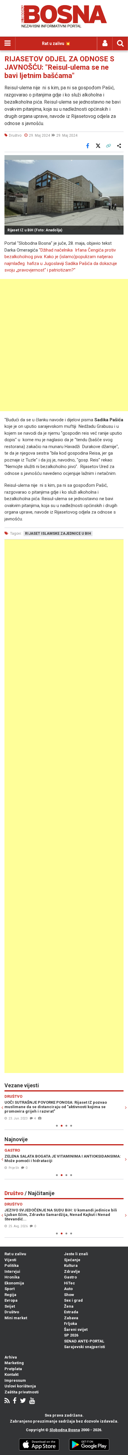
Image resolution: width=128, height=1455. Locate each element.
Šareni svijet (76, 1329)
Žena (69, 1306)
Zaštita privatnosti (21, 1392)
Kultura (71, 1265)
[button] (118, 160)
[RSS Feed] (7, 1401)
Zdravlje (72, 1271)
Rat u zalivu (15, 1254)
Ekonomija (14, 1283)
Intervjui (12, 1271)
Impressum (15, 1380)
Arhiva (10, 1357)
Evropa (11, 1300)
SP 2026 (71, 1335)
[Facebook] (15, 1401)
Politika (11, 1265)
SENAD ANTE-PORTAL (84, 1341)
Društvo (11, 1312)
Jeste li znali (76, 1254)
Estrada (71, 1312)
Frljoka (70, 1323)
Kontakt (11, 1374)
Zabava (71, 1318)
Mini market (15, 1318)
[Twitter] (23, 1401)
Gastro (70, 1277)
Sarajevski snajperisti (84, 1347)
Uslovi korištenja (20, 1386)
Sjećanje (72, 1260)
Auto (68, 1288)
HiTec (69, 1283)
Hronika (12, 1277)
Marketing (14, 1363)
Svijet (9, 1306)
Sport (9, 1288)
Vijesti (10, 1260)
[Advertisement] (64, 345)
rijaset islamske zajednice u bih (58, 533)
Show (69, 1294)
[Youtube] (32, 1401)
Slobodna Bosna (64, 1430)
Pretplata (13, 1369)
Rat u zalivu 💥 (56, 43)
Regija (10, 1294)
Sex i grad (73, 1300)
